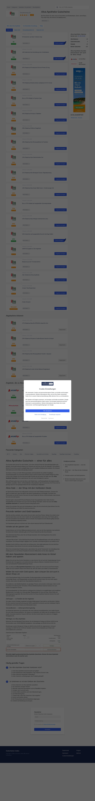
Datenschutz (44, 418)
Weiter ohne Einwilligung (40, 414)
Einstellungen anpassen (54, 414)
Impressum (51, 418)
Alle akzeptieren (47, 410)
